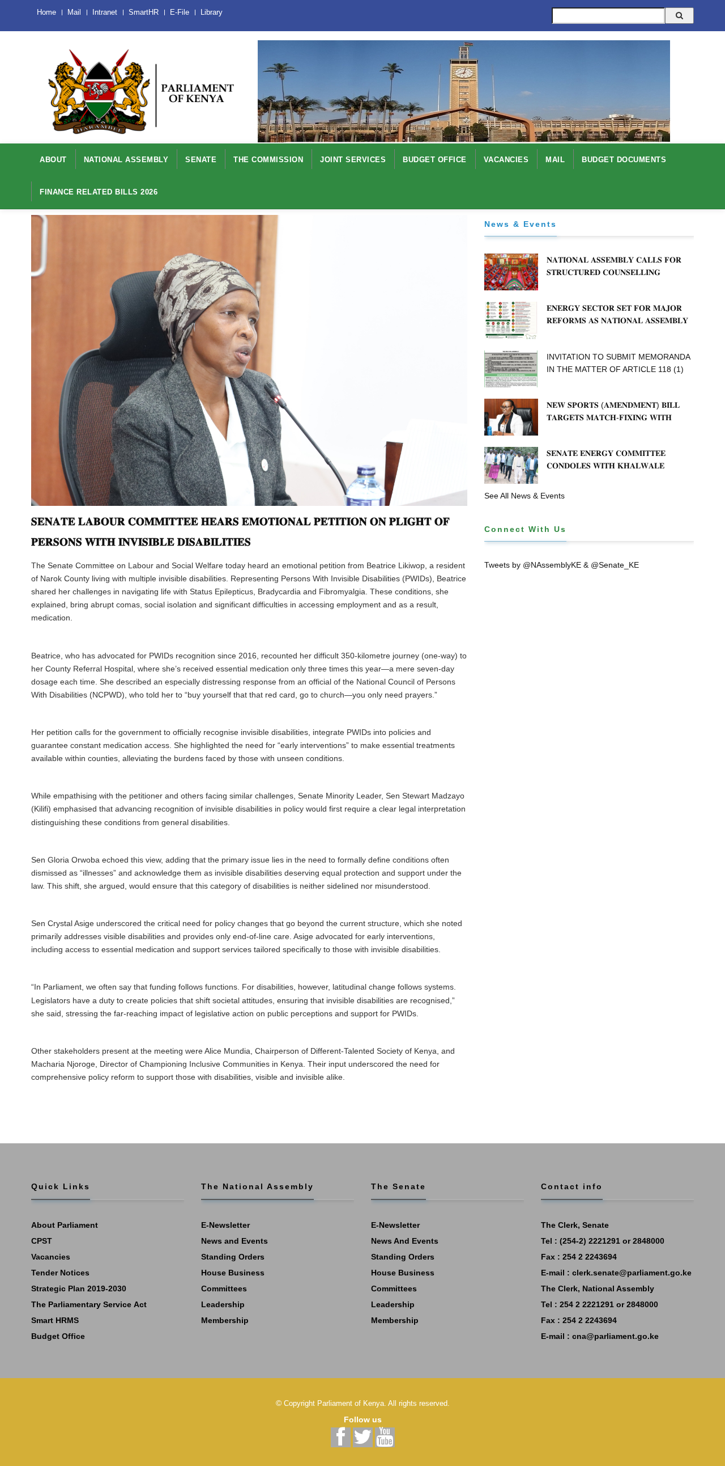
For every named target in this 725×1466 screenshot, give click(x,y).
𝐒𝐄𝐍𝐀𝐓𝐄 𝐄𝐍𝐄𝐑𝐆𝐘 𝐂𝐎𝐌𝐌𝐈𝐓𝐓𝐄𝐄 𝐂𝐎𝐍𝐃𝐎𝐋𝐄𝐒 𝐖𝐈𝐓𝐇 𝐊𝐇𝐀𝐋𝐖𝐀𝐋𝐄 (606, 459)
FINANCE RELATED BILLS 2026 (98, 192)
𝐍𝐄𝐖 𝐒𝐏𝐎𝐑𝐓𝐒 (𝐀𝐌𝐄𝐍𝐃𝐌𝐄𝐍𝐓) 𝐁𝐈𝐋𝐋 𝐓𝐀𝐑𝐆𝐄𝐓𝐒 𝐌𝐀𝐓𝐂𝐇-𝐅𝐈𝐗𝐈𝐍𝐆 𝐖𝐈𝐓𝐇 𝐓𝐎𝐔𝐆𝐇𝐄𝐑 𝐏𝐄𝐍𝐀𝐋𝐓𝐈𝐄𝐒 (613, 417)
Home (46, 12)
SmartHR (144, 12)
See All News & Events (524, 495)
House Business (233, 1272)
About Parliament (64, 1225)
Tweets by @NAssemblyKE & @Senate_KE (561, 564)
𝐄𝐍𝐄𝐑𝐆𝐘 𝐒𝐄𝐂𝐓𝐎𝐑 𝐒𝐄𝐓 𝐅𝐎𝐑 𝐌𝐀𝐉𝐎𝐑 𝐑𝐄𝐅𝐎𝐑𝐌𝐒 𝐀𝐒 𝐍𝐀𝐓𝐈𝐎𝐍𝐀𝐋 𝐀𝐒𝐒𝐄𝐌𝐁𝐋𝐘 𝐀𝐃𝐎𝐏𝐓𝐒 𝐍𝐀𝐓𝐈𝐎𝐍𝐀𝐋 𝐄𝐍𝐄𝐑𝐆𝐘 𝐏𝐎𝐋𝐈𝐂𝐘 (619, 320)
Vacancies (50, 1256)
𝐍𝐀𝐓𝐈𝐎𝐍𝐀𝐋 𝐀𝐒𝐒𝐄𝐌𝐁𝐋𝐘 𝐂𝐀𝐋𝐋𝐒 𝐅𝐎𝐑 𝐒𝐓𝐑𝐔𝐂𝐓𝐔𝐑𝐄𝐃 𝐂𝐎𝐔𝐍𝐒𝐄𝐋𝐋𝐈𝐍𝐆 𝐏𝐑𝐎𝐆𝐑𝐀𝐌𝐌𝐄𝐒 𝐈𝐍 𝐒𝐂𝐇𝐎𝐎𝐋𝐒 (614, 272)
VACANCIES (506, 159)
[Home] (136, 85)
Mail (74, 12)
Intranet (104, 12)
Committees (224, 1288)
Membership (225, 1320)
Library (212, 12)
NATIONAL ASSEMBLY (126, 159)
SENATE (200, 159)
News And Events (404, 1240)
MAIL (555, 159)
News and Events (234, 1240)
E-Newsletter (225, 1225)
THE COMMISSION (268, 159)
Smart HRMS (55, 1320)
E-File (179, 12)
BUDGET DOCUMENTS (624, 159)
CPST (41, 1240)
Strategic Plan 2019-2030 (78, 1288)
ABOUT (53, 159)
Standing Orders (233, 1256)
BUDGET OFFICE (435, 159)
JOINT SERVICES (353, 159)
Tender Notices (60, 1272)
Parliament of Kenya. (351, 1403)
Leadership (223, 1304)
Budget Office (58, 1336)
